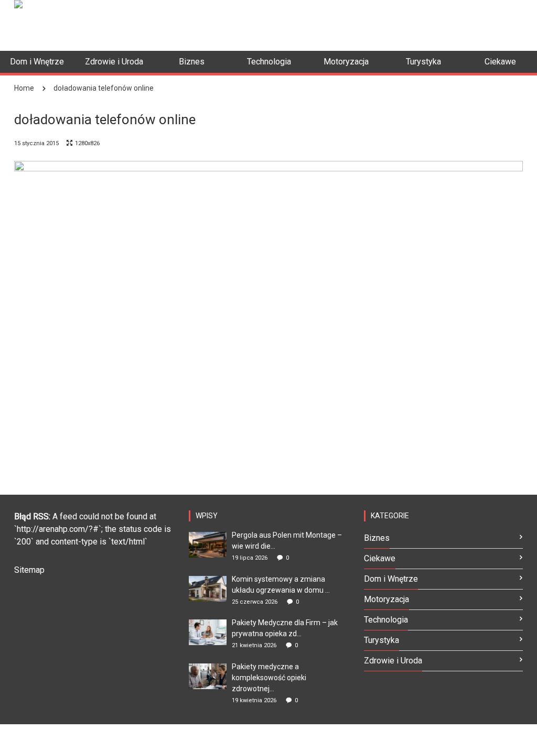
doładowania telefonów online (103, 88)
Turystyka (381, 640)
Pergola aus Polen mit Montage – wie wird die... (287, 540)
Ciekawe (379, 558)
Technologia (386, 620)
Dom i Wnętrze (391, 579)
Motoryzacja (386, 599)
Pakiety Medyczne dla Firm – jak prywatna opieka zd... (285, 628)
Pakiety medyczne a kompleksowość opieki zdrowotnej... (269, 677)
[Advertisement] (213, 23)
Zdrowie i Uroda (393, 661)
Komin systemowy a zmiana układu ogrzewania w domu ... (281, 584)
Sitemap (29, 570)
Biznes (377, 538)
